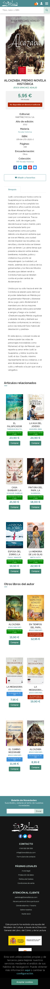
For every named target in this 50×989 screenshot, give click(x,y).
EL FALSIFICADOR (14, 425)
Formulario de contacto (26, 857)
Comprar (15, 443)
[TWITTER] (25, 836)
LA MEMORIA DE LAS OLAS (35, 553)
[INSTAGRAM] (30, 836)
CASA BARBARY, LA (14, 489)
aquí (27, 970)
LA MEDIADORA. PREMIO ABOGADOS (35, 688)
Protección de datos (26, 875)
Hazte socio (26, 914)
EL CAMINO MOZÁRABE (15, 751)
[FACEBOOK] (21, 836)
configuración (25, 973)
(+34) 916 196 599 (26, 848)
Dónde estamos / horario (26, 906)
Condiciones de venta (26, 883)
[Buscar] (47, 10)
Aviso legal (26, 871)
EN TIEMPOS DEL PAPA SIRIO (35, 626)
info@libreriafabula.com (26, 853)
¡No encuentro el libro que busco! (26, 901)
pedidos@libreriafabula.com (26, 897)
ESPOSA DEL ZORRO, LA (14, 553)
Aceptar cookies (25, 982)
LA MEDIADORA (14, 687)
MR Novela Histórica (25, 162)
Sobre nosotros (26, 910)
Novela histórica (25, 132)
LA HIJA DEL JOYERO (35, 425)
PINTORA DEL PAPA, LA (35, 489)
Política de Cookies (26, 879)
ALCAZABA (14, 624)
